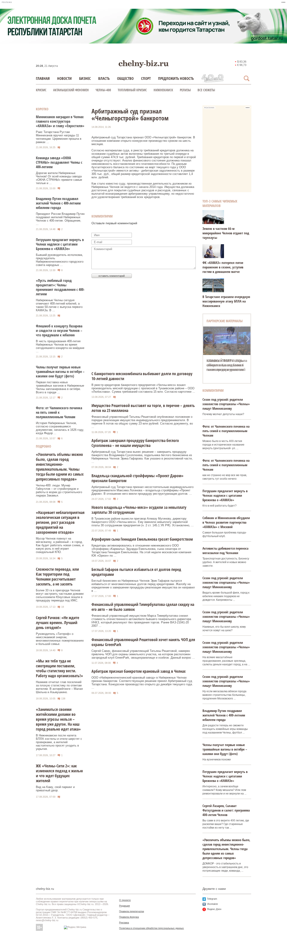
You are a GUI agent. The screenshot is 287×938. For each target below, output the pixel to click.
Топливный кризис (132, 90)
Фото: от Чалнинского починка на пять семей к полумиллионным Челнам (59, 412)
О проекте (125, 900)
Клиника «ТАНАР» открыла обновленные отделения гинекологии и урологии (227, 365)
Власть (104, 78)
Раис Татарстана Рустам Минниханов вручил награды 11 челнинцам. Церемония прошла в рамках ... (58, 137)
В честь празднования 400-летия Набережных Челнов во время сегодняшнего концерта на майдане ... (60, 346)
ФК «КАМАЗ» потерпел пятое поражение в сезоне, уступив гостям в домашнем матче (222, 267)
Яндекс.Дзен (214, 909)
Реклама (124, 922)
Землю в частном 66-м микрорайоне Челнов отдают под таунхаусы (225, 233)
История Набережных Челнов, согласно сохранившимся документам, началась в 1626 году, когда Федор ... (60, 428)
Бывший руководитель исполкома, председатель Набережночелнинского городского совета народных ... (59, 260)
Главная (43, 78)
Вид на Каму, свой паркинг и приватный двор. (55, 788)
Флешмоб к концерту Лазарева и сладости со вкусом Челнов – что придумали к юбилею (59, 330)
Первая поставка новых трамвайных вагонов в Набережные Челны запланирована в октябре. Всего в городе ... (60, 387)
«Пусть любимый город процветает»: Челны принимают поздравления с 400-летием (60, 287)
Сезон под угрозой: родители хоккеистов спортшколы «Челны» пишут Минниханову (226, 404)
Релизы (185, 90)
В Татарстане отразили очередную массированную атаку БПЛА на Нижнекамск (226, 301)
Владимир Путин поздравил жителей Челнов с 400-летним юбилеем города (58, 203)
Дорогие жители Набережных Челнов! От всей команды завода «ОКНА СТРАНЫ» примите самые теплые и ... (59, 178)
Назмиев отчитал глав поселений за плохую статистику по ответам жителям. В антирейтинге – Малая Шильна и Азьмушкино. (59, 687)
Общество (125, 78)
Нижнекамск (163, 90)
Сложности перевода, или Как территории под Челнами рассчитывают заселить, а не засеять (57, 576)
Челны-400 (103, 90)
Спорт (146, 78)
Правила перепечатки (131, 911)
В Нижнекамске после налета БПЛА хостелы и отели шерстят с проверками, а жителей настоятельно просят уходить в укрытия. (59, 742)
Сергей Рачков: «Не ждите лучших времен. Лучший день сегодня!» (57, 622)
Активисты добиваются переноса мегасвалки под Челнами (225, 550)
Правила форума (129, 917)
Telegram (212, 898)
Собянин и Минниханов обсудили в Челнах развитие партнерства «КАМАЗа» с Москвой (226, 522)
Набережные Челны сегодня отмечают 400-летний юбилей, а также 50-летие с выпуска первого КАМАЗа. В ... (59, 305)
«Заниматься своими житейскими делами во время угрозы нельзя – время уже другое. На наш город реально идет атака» (58, 719)
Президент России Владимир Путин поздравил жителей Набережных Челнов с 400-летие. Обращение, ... (60, 219)
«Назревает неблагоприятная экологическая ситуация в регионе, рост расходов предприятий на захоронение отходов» (60, 522)
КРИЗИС (41, 90)
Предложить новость (176, 78)
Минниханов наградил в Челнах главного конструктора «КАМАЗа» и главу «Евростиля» (60, 121)
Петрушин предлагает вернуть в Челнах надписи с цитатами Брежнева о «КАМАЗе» (60, 244)
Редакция (124, 905)
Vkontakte (212, 904)
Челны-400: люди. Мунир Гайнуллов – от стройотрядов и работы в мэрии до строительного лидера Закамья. (59, 490)
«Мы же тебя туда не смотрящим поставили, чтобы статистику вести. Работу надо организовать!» (59, 668)
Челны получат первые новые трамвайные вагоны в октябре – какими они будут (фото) (60, 372)
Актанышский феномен (71, 90)
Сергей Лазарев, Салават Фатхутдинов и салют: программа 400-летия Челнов (226, 810)
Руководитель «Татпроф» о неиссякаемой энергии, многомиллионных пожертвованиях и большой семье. (60, 639)
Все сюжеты (206, 90)
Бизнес (85, 78)
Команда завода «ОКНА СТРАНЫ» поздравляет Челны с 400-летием (59, 162)
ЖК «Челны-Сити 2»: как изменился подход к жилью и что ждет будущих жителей (59, 773)
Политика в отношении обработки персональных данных (151, 928)
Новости (64, 78)
